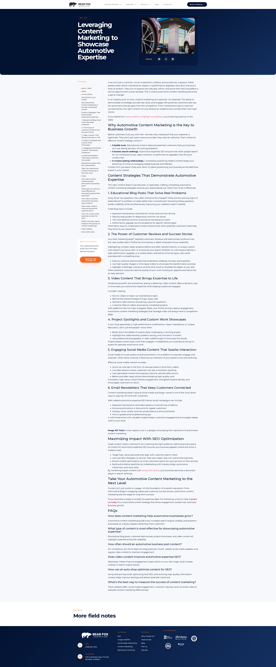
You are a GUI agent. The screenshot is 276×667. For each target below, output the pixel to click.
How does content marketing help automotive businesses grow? (90, 182)
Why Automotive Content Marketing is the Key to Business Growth (89, 106)
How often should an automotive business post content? (90, 201)
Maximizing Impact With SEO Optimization (91, 164)
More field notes (88, 232)
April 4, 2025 (86, 88)
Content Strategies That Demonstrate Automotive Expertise (90, 115)
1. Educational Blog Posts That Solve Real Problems (91, 122)
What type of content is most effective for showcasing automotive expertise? (90, 192)
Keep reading (87, 229)
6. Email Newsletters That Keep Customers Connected (90, 158)
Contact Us (167, 4)
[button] (159, 59)
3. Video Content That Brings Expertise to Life (91, 136)
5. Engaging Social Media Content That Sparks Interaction (91, 150)
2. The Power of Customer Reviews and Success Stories (91, 130)
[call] (80, 645)
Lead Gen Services (111, 4)
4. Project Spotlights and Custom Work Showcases (91, 143)
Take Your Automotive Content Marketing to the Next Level (90, 170)
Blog (157, 4)
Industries (130, 4)
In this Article (87, 94)
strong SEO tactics (151, 470)
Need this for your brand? (89, 98)
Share (84, 91)
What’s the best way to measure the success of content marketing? (90, 223)
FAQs (84, 176)
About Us (144, 4)
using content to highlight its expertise (144, 117)
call (87, 644)
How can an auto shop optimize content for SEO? (90, 216)
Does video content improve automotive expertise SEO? (89, 208)
